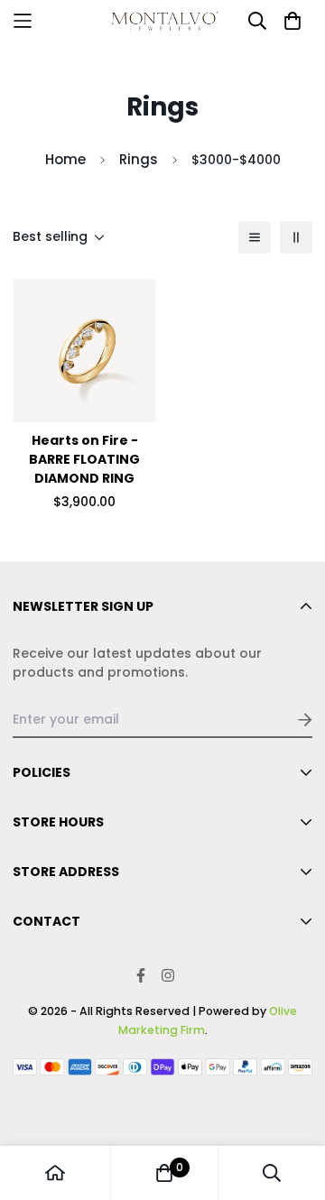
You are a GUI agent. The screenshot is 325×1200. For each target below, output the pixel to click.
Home (65, 159)
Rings (138, 159)
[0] (164, 1173)
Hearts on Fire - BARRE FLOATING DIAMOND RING (84, 459)
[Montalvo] (162, 21)
